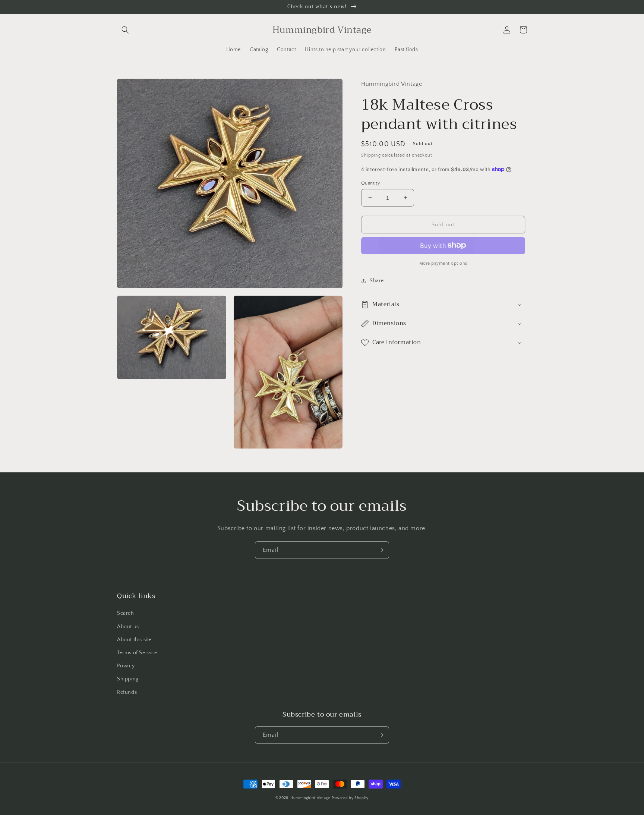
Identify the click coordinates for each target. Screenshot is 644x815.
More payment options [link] (443, 263)
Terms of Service (137, 653)
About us (128, 627)
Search (125, 613)
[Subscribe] (380, 550)
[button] (125, 30)
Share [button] (377, 280)
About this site (134, 640)
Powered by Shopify (350, 798)
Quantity (370, 182)
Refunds (127, 692)
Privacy (126, 666)
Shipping (371, 154)
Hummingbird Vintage (310, 798)
